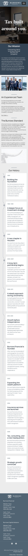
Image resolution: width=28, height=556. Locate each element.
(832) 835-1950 (7, 530)
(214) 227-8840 (7, 517)
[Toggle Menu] (24, 3)
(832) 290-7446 (7, 509)
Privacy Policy (12, 554)
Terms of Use (19, 554)
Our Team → (4, 115)
